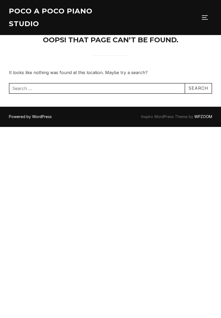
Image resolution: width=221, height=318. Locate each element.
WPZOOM (203, 116)
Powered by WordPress (30, 116)
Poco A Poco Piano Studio (50, 17)
